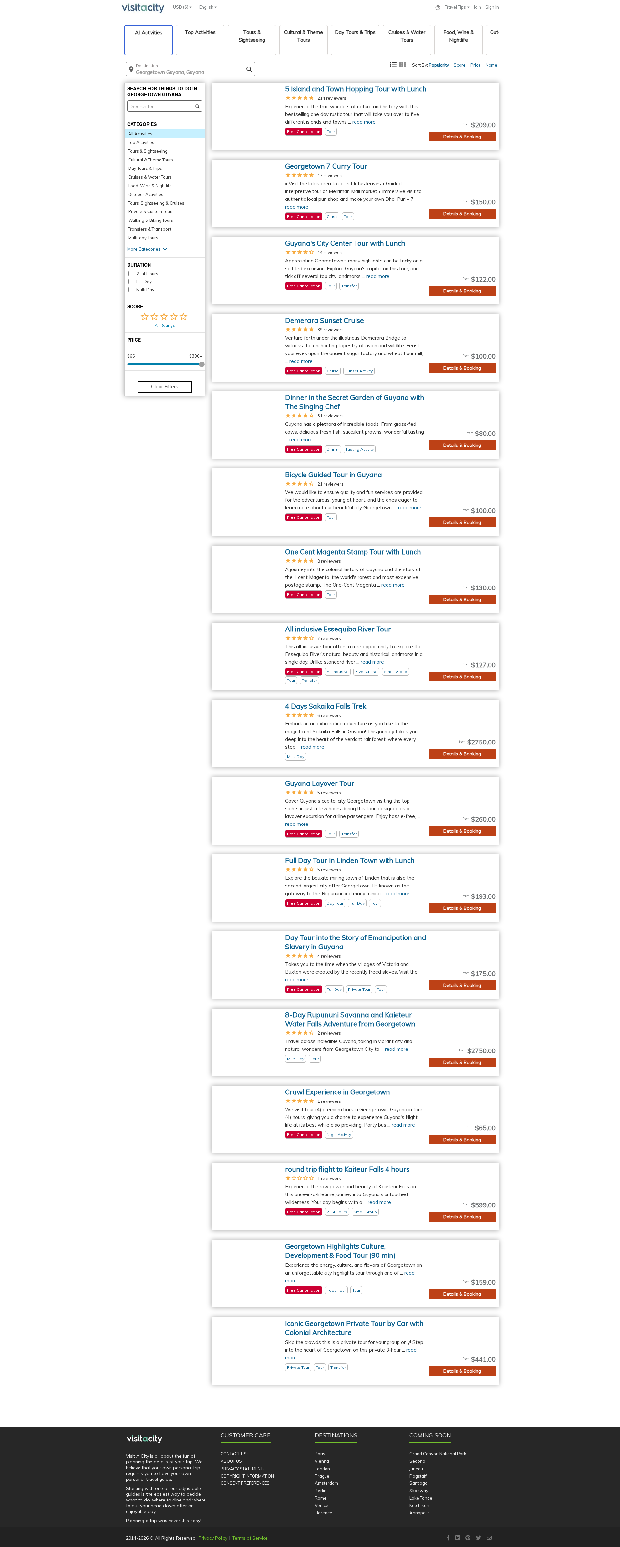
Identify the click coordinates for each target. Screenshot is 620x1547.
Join (477, 7)
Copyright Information (247, 1476)
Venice (321, 1505)
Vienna (322, 1461)
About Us (231, 1461)
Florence (323, 1512)
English (206, 7)
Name (491, 64)
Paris (320, 1453)
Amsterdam (326, 1483)
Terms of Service (250, 1538)
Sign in (492, 7)
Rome (320, 1498)
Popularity (439, 64)
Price (475, 64)
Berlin (320, 1490)
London (322, 1468)
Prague (322, 1476)
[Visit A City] (144, 1439)
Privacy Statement (242, 1468)
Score (460, 64)
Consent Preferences (245, 1483)
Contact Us (234, 1453)
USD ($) (181, 7)
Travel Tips (456, 7)
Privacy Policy (213, 1538)
